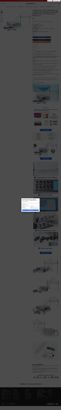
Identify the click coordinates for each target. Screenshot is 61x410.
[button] (49, 0)
